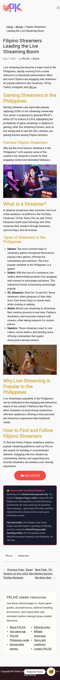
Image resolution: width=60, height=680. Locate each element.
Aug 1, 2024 (9, 58)
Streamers (23, 555)
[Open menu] (58, 8)
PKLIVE (25, 58)
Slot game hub (18, 631)
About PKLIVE (18, 627)
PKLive (8, 555)
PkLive (32, 87)
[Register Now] (51, 671)
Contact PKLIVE (43, 648)
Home (9, 26)
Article (19, 26)
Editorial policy (42, 627)
